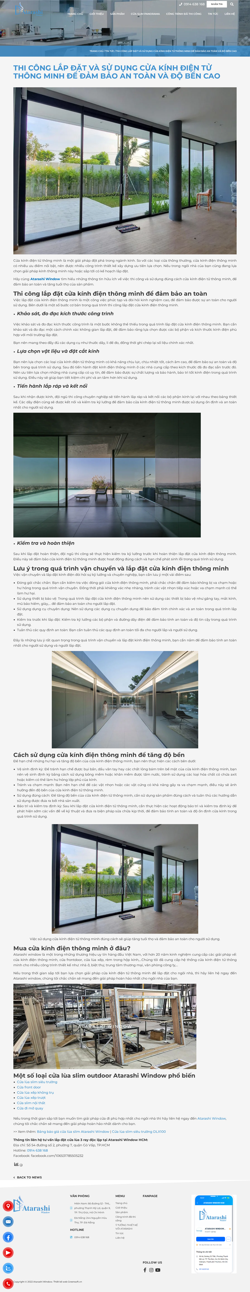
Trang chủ (75, 14)
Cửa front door (29, 1087)
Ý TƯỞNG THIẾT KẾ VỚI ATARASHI (126, 1227)
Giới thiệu (96, 14)
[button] (232, 4)
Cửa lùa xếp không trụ (35, 1093)
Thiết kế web (60, 1281)
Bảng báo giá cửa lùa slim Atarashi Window (73, 1132)
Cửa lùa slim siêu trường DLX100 (139, 1132)
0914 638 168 (37, 1150)
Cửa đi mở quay (30, 1108)
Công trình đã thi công (184, 14)
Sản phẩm (117, 14)
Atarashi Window (45, 279)
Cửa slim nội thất (31, 1103)
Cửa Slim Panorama (145, 14)
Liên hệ (230, 14)
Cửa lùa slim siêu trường (37, 1082)
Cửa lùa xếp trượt (31, 1098)
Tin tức (213, 14)
